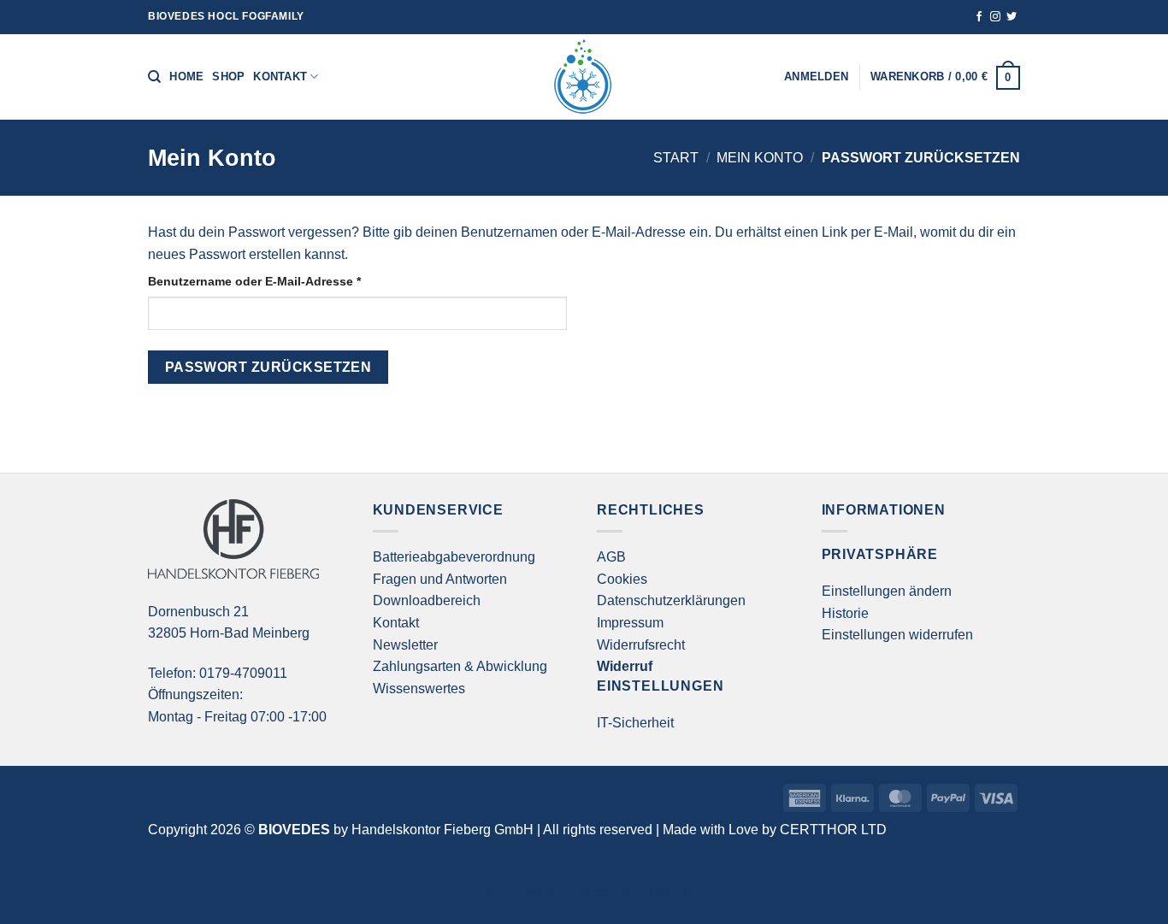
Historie (845, 613)
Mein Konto (760, 157)
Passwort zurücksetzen (268, 367)
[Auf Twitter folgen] (1011, 17)
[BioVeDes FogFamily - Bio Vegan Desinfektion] (583, 76)
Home (186, 76)
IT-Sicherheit (635, 722)
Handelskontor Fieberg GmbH (442, 829)
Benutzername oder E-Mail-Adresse (288, 281)
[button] (945, 77)
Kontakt (280, 76)
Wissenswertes (419, 688)
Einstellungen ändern (887, 591)
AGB (611, 557)
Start (676, 157)
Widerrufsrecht (641, 645)
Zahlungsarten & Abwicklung (460, 666)
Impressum (630, 622)
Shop (228, 76)
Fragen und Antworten (440, 579)
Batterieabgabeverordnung (454, 557)
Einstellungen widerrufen (897, 634)
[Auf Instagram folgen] (995, 17)
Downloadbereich (427, 600)
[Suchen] (154, 77)
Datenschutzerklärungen (671, 600)
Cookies (622, 579)
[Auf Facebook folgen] (979, 17)
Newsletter (405, 645)
